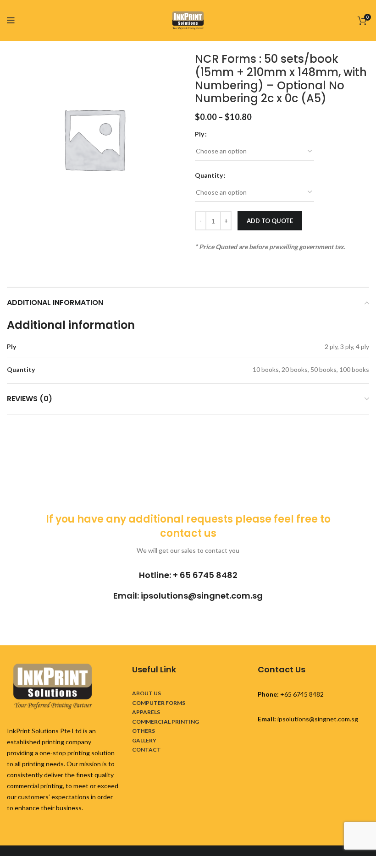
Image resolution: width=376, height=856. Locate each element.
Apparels (146, 712)
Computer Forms (158, 702)
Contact (146, 749)
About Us (146, 693)
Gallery (144, 740)
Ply (199, 134)
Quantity (209, 175)
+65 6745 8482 (302, 694)
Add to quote (270, 220)
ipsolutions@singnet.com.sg (202, 595)
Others (143, 730)
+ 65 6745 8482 (205, 575)
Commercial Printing (165, 721)
